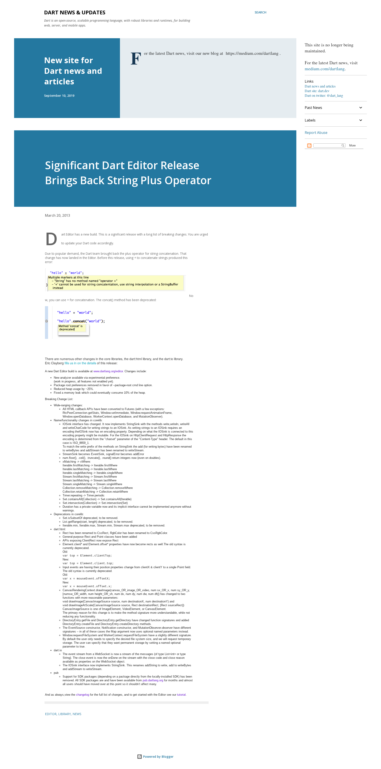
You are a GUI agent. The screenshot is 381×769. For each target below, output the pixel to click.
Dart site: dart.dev (317, 90)
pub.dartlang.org (153, 680)
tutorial (181, 694)
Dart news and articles (320, 86)
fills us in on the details (80, 363)
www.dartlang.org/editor (108, 371)
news (77, 714)
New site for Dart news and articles (73, 71)
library (64, 714)
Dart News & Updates (74, 12)
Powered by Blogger (158, 756)
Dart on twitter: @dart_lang (324, 95)
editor (50, 714)
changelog (82, 694)
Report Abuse (316, 132)
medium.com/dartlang (325, 69)
